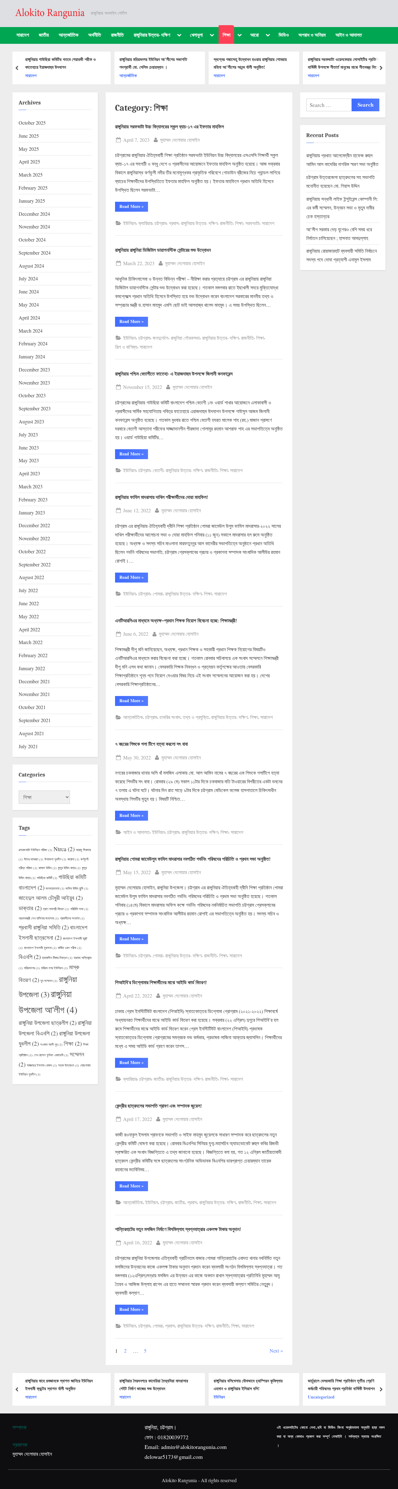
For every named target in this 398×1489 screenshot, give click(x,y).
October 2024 (32, 239)
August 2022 (31, 577)
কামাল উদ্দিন (48, 868)
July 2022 (28, 590)
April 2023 (29, 473)
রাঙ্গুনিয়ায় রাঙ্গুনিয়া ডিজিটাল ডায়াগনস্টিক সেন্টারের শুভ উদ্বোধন (163, 250)
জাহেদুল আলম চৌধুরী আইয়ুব (51, 897)
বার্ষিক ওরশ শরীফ (69, 948)
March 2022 (31, 642)
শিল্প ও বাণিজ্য (126, 346)
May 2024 (29, 304)
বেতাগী (158, 470)
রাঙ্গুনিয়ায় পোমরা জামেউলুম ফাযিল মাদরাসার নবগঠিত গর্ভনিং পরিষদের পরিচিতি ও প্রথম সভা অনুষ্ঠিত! (193, 859)
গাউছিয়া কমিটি (47, 878)
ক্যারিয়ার (145, 223)
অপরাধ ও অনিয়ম (312, 34)
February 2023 (33, 499)
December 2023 (34, 369)
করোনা (73, 859)
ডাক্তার (30, 908)
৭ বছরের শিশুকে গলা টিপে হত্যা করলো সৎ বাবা (151, 744)
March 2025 (31, 174)
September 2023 (35, 408)
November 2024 (34, 226)
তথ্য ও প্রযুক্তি (196, 717)
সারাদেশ (22, 34)
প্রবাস (173, 223)
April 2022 (29, 629)
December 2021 (34, 681)
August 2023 (31, 421)
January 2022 (32, 668)
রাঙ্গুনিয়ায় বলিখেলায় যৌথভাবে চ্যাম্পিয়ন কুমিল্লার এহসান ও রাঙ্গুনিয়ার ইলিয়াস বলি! (248, 1384)
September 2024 (35, 252)
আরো (254, 34)
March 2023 (31, 486)
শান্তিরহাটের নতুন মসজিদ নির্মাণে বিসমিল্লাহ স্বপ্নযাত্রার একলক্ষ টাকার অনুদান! (178, 1229)
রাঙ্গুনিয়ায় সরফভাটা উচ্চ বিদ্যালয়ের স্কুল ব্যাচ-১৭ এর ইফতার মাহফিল (169, 127)
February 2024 (33, 343)
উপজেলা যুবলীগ (55, 859)
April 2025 (29, 161)
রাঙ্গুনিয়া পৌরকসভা (185, 337)
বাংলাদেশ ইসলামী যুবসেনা (40, 948)
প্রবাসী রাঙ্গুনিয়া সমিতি (44, 927)
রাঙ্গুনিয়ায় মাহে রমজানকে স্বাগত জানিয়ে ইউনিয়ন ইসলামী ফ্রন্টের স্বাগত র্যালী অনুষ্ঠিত (59, 1384)
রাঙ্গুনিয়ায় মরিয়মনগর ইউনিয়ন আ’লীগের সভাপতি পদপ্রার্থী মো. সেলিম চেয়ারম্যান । (153, 63)
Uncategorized (321, 1397)
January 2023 (32, 512)
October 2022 (32, 551)
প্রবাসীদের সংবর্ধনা (72, 918)
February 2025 (33, 187)
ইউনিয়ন (129, 223)
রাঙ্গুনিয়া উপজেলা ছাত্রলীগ (47, 1022)
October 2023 (32, 395)
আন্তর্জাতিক (68, 34)
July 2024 (28, 278)
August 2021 (31, 733)
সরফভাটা (252, 223)
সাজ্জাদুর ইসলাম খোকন (42, 1065)
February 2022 (33, 655)
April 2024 (29, 317)
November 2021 (34, 694)
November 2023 (34, 382)
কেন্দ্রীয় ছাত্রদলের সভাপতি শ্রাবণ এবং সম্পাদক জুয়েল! (158, 1106)
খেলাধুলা (196, 34)
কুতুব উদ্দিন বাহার (69, 868)
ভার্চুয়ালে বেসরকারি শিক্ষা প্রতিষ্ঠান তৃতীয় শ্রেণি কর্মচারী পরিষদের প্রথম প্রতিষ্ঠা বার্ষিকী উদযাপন (341, 1384)
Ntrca (64, 849)
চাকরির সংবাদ (170, 717)
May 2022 (29, 616)
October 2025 (32, 122)
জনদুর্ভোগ (160, 337)
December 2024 (34, 213)
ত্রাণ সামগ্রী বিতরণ (56, 909)
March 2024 (31, 330)
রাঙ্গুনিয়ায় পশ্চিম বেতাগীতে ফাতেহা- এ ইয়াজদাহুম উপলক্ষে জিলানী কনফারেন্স (174, 374)
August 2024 (31, 265)
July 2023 (28, 434)
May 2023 (29, 460)
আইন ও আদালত (349, 34)
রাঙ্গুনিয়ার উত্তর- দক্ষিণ (152, 34)
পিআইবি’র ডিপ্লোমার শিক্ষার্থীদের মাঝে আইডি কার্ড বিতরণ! (161, 982)
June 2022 (29, 603)
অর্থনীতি (94, 34)
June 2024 (29, 291)
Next (274, 1350)
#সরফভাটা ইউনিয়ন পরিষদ (35, 850)
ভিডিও (284, 34)
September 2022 (35, 564)
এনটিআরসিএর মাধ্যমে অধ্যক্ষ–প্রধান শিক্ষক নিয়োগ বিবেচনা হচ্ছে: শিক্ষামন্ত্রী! (176, 621)
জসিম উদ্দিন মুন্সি (77, 888)
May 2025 (29, 148)
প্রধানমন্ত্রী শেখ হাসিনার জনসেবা (39, 918)
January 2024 (32, 356)
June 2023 (29, 447)
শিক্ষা (226, 34)
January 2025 (32, 200)
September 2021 (35, 720)
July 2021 (28, 746)
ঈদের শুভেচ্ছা (33, 859)
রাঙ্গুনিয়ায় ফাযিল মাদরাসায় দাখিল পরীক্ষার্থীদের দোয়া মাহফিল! (161, 497)
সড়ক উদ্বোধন (68, 1065)
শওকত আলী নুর (51, 1044)
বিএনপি (30, 957)
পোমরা (158, 593)
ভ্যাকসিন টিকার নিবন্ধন (57, 958)
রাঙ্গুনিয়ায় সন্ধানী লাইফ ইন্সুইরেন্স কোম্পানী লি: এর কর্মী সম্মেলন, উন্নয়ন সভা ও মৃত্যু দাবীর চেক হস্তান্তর (342, 207)
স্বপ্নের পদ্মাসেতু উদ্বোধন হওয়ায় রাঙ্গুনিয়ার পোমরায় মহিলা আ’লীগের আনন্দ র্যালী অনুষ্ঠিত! (250, 63)
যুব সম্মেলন (49, 981)
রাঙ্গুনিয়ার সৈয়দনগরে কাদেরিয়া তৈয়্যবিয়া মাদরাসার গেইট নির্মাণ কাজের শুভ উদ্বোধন (153, 1384)
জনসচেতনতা (55, 888)
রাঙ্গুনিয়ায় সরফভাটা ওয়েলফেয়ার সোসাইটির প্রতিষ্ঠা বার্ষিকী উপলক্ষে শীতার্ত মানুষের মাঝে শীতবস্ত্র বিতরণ (344, 63)
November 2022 (34, 538)
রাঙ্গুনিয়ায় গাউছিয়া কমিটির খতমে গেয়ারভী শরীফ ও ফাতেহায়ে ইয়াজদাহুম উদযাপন (60, 63)
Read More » (133, 207)
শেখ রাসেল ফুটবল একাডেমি (51, 1055)
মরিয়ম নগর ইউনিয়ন (54, 968)
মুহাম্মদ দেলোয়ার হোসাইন (180, 139)
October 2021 (32, 707)
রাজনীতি (117, 34)
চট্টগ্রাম (160, 223)
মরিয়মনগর (32, 968)
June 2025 (29, 135)
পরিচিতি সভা (79, 909)
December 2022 (34, 525)
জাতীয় (44, 34)
